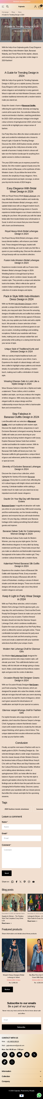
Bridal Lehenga (29, 196)
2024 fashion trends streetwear (17, 809)
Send (7, 873)
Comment (6, 845)
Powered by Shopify (27, 1091)
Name (5, 822)
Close (21, 1071)
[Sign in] (35, 6)
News (20, 12)
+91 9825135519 (13, 1041)
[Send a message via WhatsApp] (39, 1095)
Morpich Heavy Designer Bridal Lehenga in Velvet (13, 976)
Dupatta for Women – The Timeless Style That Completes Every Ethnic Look (13, 918)
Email (4, 833)
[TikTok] (4, 1062)
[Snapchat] (12, 1062)
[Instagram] (4, 1055)
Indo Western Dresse (22, 304)
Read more (6, 923)
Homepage (5, 12)
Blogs (13, 12)
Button (7, 989)
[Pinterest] (12, 1055)
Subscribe (21, 1027)
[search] (7, 6)
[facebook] (27, 1055)
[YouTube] (19, 1055)
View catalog (3, 7)
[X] (34, 1055)
